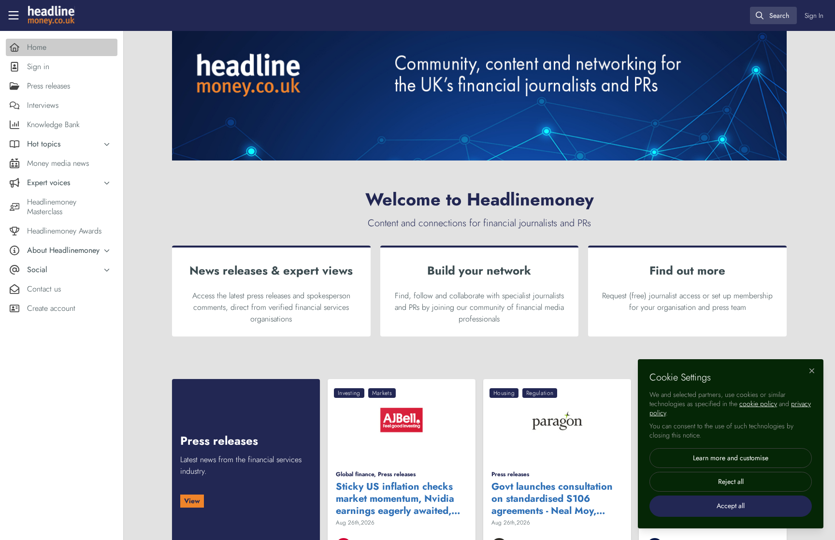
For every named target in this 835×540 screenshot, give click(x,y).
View (192, 501)
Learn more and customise (730, 458)
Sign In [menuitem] (814, 15)
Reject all (731, 481)
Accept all (731, 506)
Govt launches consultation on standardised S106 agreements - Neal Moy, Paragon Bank (552, 499)
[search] (773, 15)
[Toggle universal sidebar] (13, 15)
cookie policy (758, 404)
